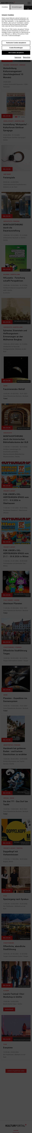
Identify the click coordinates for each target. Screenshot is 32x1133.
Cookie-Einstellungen (16, 47)
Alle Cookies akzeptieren (16, 52)
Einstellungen (17, 7)
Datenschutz (26, 57)
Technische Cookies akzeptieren (16, 42)
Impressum (18, 57)
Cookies (5, 7)
